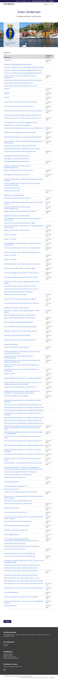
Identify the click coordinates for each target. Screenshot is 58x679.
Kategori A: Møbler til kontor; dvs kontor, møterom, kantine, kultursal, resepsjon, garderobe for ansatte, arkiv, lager (22, 383)
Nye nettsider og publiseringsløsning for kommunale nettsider (20, 277)
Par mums (6, 644)
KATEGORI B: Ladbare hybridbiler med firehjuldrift (17, 335)
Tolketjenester (8, 60)
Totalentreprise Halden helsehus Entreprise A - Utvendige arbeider (22, 248)
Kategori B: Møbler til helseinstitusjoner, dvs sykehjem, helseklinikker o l (23, 378)
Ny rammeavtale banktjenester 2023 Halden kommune (18, 83)
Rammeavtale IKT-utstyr (10, 605)
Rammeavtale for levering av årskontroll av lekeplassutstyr (19, 553)
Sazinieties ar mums (25, 1)
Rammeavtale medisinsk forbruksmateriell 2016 (16, 525)
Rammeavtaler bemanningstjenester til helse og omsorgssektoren (21, 546)
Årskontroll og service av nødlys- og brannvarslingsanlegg (19, 556)
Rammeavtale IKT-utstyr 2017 (12, 489)
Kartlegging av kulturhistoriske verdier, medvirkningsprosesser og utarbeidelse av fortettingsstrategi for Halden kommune (21, 392)
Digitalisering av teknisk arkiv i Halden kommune (17, 215)
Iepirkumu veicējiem (8, 654)
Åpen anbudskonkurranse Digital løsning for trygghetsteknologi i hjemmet (24, 410)
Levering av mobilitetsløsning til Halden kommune (17, 198)
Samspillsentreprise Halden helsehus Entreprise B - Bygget (19, 223)
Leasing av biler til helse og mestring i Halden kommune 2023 (20, 86)
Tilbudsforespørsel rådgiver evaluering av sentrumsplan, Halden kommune (24, 128)
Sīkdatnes (29, 677)
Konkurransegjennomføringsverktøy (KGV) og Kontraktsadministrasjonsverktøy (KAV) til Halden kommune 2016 (21, 539)
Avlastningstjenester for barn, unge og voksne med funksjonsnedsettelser (23, 581)
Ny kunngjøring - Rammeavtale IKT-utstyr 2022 (16, 158)
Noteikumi (35, 677)
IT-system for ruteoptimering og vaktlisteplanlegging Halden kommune (23, 70)
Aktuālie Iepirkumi (8, 655)
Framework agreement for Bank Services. (15, 477)
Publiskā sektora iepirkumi (10, 656)
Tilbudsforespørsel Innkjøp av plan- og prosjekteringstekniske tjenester (23, 137)
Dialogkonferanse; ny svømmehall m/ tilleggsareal (17, 125)
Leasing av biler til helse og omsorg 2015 (15, 543)
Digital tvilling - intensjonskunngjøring (14, 195)
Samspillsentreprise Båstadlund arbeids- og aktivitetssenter (20, 146)
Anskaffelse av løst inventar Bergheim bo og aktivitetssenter (20, 387)
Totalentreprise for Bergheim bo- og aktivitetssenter (18, 474)
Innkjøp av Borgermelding (11, 344)
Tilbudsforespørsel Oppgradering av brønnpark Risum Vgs (19, 132)
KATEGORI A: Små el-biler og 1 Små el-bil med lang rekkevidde (20, 331)
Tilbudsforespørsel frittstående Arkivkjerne (15, 294)
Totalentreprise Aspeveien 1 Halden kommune (16, 308)
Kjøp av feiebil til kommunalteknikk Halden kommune (18, 501)
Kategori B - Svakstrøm (10, 234)
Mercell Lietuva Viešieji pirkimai (11, 658)
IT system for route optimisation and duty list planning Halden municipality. (24, 67)
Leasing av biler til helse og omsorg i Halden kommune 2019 (20, 286)
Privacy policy (23, 677)
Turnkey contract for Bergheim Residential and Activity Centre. (20, 472)
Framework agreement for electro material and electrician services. (22, 565)
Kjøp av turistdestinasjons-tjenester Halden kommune (18, 170)
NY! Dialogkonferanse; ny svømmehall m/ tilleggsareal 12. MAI (20, 122)
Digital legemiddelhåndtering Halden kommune (16, 156)
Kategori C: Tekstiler (9, 374)
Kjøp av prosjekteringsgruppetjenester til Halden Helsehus (19, 315)
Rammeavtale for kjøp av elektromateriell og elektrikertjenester (21, 568)
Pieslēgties (51, 1)
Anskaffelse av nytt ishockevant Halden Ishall (16, 530)
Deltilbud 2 (7, 93)
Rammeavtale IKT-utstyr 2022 (12, 188)
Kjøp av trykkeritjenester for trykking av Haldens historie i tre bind (21, 578)
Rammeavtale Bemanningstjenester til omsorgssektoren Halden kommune (24, 407)
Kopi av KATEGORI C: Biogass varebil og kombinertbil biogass (20, 326)
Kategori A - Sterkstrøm (10, 239)
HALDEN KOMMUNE (10, 43)
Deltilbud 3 (7, 88)
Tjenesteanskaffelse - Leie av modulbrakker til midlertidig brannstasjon (23, 463)
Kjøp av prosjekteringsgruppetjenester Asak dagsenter (18, 291)
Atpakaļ (7, 621)
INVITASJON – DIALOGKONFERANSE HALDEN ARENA (17, 64)
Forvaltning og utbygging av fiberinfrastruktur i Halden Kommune (21, 273)
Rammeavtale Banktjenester (11, 482)
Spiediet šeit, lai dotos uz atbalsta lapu (13, 666)
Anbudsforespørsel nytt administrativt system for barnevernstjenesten (23, 80)
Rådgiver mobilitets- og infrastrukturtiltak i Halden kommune (20, 211)
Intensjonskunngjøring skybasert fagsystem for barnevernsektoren (22, 148)
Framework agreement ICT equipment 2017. (15, 486)
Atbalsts (46, 4)
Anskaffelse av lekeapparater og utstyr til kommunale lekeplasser (21, 597)
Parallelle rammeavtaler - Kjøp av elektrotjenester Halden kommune (22, 252)
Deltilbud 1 (7, 97)
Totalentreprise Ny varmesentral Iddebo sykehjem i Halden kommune (22, 115)
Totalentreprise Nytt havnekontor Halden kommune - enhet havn (21, 289)
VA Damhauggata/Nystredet (11, 534)
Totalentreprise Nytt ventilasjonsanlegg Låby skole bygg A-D (20, 299)
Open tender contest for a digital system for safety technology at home (23, 404)
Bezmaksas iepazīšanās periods (39, 1)
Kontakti (5, 645)
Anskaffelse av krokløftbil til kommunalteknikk (16, 396)
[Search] (52, 4)
